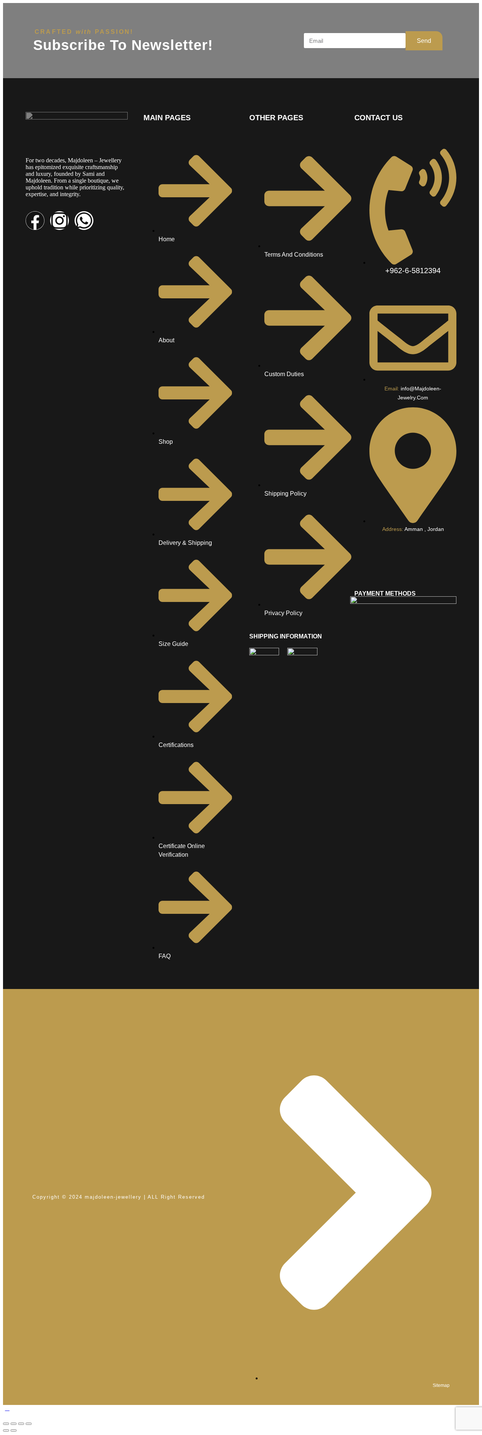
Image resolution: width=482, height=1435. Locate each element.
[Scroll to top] (7, 1408)
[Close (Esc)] (29, 1424)
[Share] (21, 1424)
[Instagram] (59, 220)
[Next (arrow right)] (14, 1430)
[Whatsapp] (84, 220)
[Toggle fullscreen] (14, 1424)
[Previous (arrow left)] (6, 1430)
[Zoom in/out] (6, 1424)
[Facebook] (35, 220)
